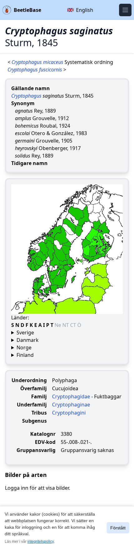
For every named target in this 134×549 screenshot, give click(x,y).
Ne (58, 325)
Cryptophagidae (71, 396)
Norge (24, 347)
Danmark (28, 340)
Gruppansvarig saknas (87, 450)
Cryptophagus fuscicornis (35, 69)
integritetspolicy (40, 541)
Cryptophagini (69, 412)
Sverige (25, 332)
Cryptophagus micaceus (38, 62)
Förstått (118, 527)
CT (73, 325)
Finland (25, 355)
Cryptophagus (26, 95)
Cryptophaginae (71, 404)
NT (66, 325)
